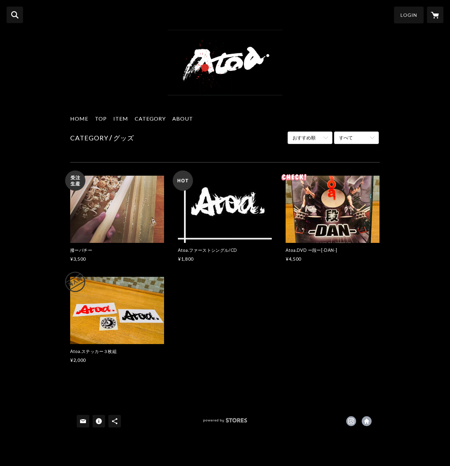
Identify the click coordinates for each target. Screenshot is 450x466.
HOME (79, 118)
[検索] (15, 15)
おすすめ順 (304, 137)
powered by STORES (225, 422)
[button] (409, 15)
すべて (346, 137)
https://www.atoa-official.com (367, 421)
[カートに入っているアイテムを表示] (435, 15)
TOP (101, 118)
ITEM (120, 118)
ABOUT (182, 118)
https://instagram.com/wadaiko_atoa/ (351, 421)
